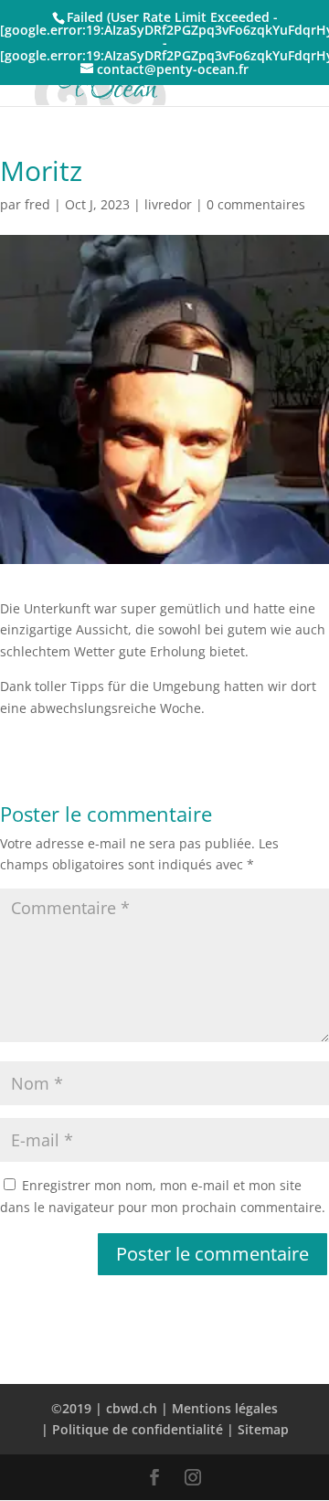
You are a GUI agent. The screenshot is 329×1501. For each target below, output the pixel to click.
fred (37, 204)
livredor (168, 204)
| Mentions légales (219, 1408)
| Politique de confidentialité (132, 1429)
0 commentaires (256, 204)
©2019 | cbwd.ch (104, 1408)
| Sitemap (258, 1429)
